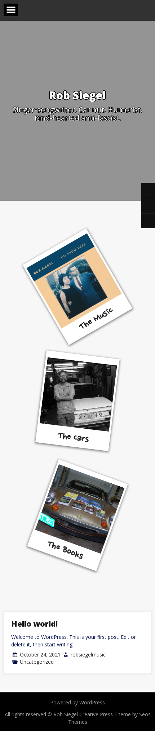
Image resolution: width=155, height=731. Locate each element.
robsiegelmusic (88, 654)
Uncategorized (37, 661)
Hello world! (34, 624)
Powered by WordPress (77, 702)
